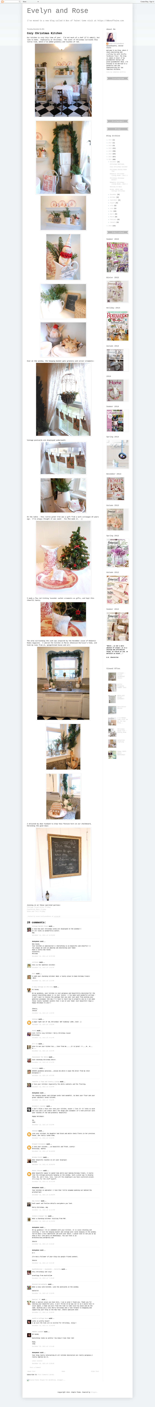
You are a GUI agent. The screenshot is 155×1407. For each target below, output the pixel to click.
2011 (110, 159)
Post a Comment (35, 1367)
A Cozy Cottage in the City (42, 987)
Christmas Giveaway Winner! (117, 179)
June (112, 208)
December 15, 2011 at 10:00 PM (43, 1151)
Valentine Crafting (121, 741)
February (113, 219)
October (113, 197)
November (113, 194)
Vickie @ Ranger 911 (39, 1216)
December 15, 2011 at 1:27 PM (43, 981)
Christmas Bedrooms (117, 164)
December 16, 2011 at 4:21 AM (43, 1263)
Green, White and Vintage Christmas (117, 190)
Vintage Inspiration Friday (39, 907)
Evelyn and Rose (57, 11)
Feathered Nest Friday (36, 909)
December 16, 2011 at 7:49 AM (43, 1278)
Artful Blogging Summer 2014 (121, 686)
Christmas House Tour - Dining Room (122, 730)
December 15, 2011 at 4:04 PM (43, 1051)
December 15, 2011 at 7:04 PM (43, 1100)
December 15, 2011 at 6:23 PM (43, 1087)
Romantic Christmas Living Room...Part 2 (118, 174)
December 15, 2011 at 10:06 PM (43, 1164)
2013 (110, 154)
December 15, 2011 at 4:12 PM (43, 1062)
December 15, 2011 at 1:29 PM (43, 1013)
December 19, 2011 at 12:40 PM (43, 1325)
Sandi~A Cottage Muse (40, 1318)
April (112, 214)
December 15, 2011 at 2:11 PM (43, 1038)
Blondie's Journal (39, 1106)
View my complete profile (115, 72)
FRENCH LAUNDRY (37, 1332)
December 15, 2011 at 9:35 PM (43, 1138)
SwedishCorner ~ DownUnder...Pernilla (46, 1269)
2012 (110, 157)
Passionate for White (40, 1057)
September (114, 200)
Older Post (95, 1371)
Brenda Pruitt (37, 1157)
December (113, 162)
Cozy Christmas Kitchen (118, 167)
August (113, 203)
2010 (110, 226)
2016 (110, 145)
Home (63, 1371)
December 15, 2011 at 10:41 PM (43, 1181)
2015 (110, 148)
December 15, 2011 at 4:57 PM (43, 1075)
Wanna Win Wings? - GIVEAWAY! (121, 697)
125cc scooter (37, 1361)
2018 (110, 140)
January (113, 222)
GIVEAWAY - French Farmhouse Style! (121, 675)
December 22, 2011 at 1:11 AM (43, 1346)
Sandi (34, 1030)
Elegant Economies (39, 1144)
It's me (35, 1044)
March (112, 217)
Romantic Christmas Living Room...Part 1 (118, 183)
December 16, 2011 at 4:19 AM (43, 1244)
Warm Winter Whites (121, 707)
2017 (110, 143)
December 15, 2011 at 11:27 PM (43, 1210)
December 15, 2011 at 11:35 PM (43, 1221)
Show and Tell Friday (36, 911)
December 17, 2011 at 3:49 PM (43, 1312)
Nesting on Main (116, 187)
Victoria (35, 1068)
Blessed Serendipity (39, 1284)
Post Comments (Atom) (46, 1375)
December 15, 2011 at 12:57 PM (43, 956)
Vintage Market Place (40, 926)
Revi (33, 974)
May (111, 211)
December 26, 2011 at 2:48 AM (43, 1363)
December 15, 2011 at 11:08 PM (43, 1195)
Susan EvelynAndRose (116, 43)
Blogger (94, 1392)
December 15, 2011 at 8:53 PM (43, 1125)
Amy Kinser (36, 1201)
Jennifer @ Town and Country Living (45, 1082)
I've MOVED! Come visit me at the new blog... (122, 720)
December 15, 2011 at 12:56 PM (43, 935)
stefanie (35, 962)
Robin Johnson (37, 1171)
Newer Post (32, 1371)
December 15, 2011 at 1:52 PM (43, 1024)
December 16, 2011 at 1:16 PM (43, 1293)
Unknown (35, 1019)
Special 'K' (36, 1299)
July (112, 205)
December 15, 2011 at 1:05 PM (43, 967)
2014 (110, 151)
